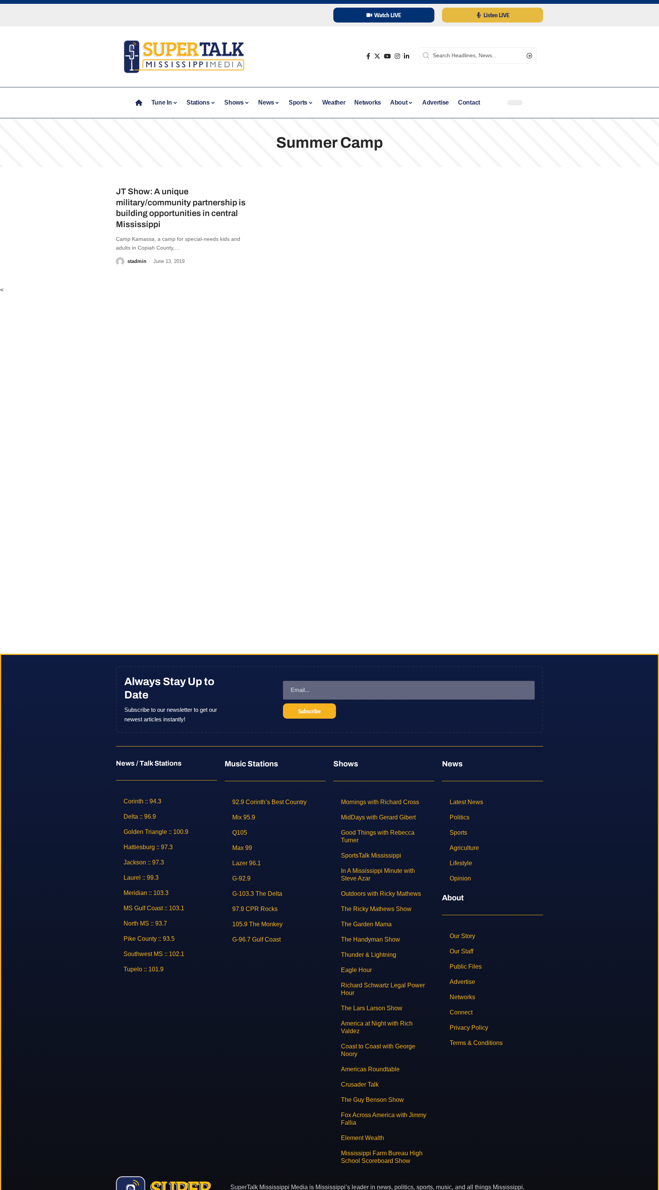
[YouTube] (387, 56)
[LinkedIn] (406, 56)
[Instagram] (397, 56)
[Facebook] (368, 56)
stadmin (136, 261)
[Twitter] (377, 56)
